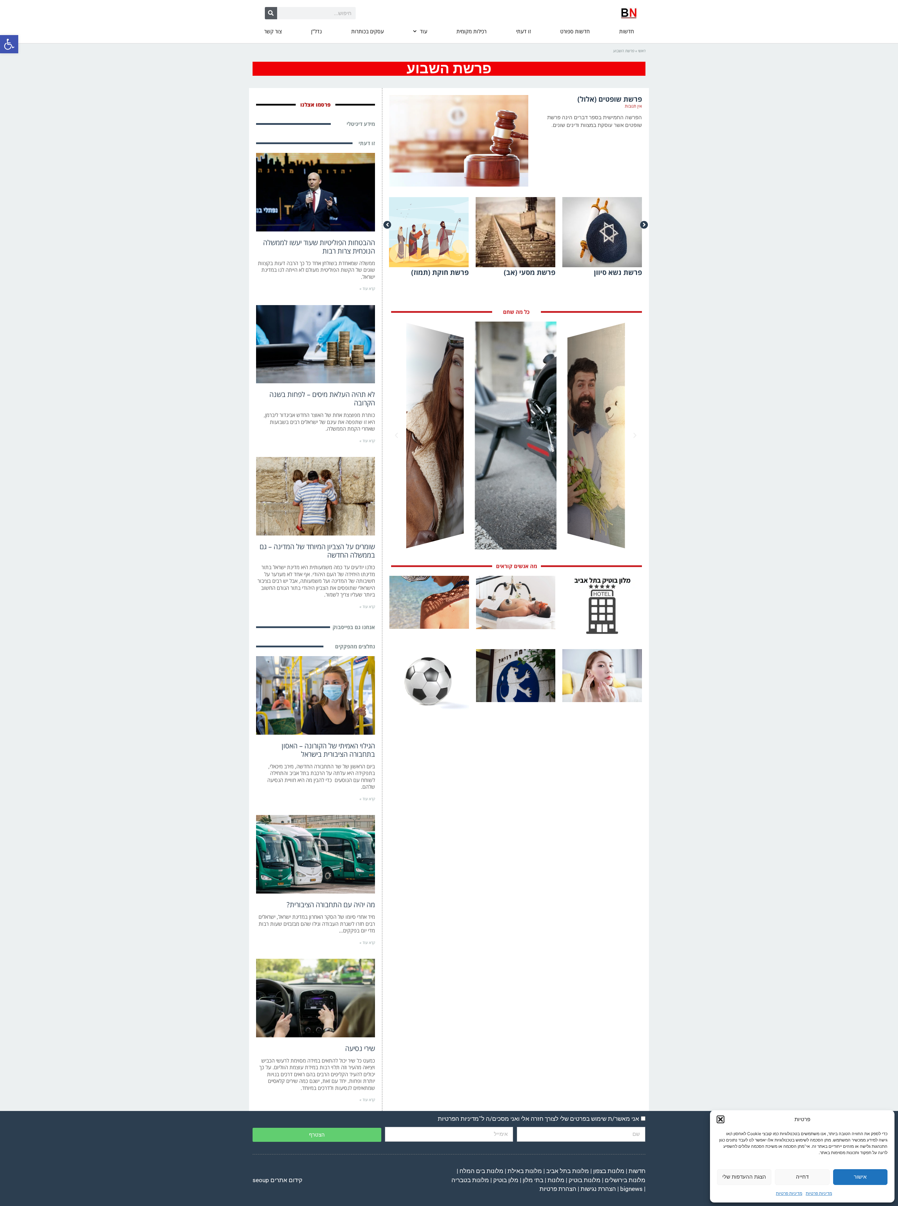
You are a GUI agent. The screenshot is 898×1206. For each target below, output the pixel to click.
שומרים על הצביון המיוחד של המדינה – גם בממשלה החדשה (317, 551)
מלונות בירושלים (625, 1180)
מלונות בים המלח (481, 1170)
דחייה (802, 1176)
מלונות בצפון (608, 1170)
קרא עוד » (367, 288)
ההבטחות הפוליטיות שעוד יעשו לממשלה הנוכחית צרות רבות (319, 247)
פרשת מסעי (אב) (529, 272)
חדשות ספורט (575, 31)
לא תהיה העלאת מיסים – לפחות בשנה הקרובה (322, 398)
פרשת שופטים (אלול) (609, 99)
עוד (423, 31)
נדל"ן (316, 31)
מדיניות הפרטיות (458, 1118)
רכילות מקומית (471, 31)
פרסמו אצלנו (315, 104)
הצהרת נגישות (598, 1188)
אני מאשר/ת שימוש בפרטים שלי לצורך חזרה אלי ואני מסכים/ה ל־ (538, 1118)
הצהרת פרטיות (558, 1188)
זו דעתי (523, 31)
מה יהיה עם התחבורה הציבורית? (331, 904)
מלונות (556, 1180)
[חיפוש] (271, 13)
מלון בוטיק (505, 1180)
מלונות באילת (525, 1170)
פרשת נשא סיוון (618, 272)
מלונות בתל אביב (567, 1170)
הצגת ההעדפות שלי (744, 1176)
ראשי (641, 50)
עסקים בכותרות (367, 31)
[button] (9, 44)
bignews (631, 1188)
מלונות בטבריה (470, 1180)
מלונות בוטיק (585, 1180)
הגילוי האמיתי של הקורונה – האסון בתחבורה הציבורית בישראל (328, 750)
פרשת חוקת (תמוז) (440, 272)
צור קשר (273, 31)
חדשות (626, 31)
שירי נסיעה (360, 1048)
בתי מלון (533, 1180)
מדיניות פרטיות (819, 1193)
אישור (860, 1176)
